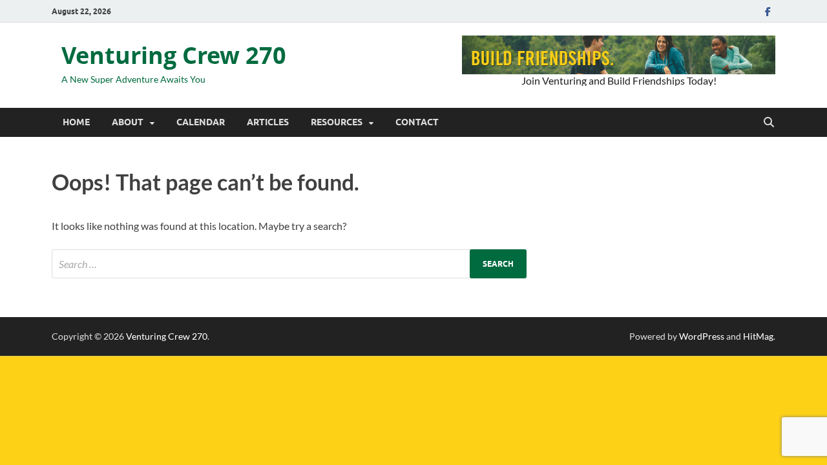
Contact (417, 122)
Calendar (200, 122)
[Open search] (769, 123)
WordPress (701, 336)
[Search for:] (289, 263)
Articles (268, 122)
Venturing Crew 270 (173, 55)
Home (76, 122)
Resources (336, 122)
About (127, 122)
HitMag (758, 336)
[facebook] (767, 11)
